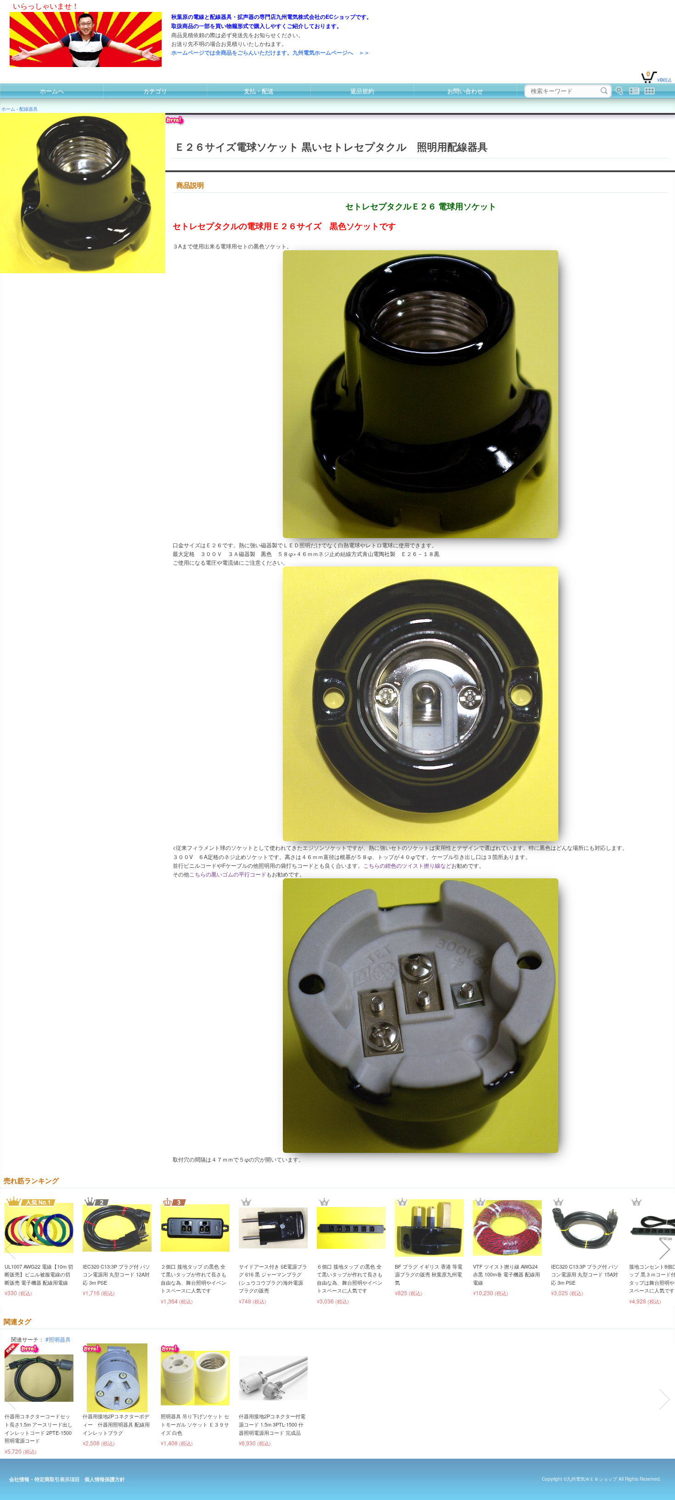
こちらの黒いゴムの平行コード (227, 874)
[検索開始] (604, 91)
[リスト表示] (634, 91)
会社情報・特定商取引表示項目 (44, 1479)
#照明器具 (58, 1339)
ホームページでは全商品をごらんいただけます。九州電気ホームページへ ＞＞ (270, 52)
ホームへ (52, 90)
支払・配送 (259, 90)
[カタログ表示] (649, 91)
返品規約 (362, 90)
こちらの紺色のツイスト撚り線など (407, 865)
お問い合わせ (465, 90)
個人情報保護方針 (104, 1479)
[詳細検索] (619, 91)
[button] (10, 1249)
